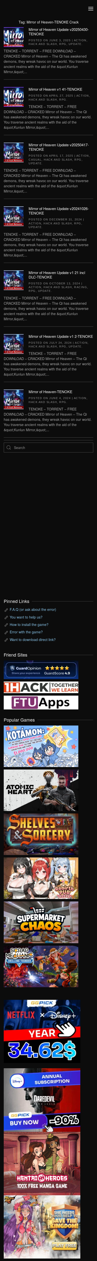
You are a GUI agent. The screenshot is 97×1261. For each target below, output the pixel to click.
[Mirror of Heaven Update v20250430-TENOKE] (14, 36)
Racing (80, 287)
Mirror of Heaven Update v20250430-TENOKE (59, 31)
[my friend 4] (41, 701)
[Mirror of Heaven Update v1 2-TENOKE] (14, 343)
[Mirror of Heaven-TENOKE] (14, 398)
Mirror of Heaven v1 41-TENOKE (55, 89)
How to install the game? (29, 624)
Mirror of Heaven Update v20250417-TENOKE (59, 147)
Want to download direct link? (33, 639)
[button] (90, 8)
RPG (62, 44)
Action (80, 40)
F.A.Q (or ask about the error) (33, 609)
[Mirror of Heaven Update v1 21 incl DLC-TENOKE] (14, 279)
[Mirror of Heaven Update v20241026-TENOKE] (14, 215)
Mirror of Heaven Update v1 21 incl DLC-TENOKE (57, 274)
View (41, 745)
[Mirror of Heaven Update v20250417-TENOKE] (14, 152)
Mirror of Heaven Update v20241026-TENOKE (59, 210)
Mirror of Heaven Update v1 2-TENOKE (61, 336)
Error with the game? (26, 631)
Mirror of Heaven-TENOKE (50, 391)
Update (75, 44)
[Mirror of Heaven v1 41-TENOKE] (14, 96)
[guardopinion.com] (41, 669)
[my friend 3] (41, 686)
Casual (35, 159)
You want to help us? (26, 617)
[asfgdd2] (42, 1162)
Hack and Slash (43, 44)
